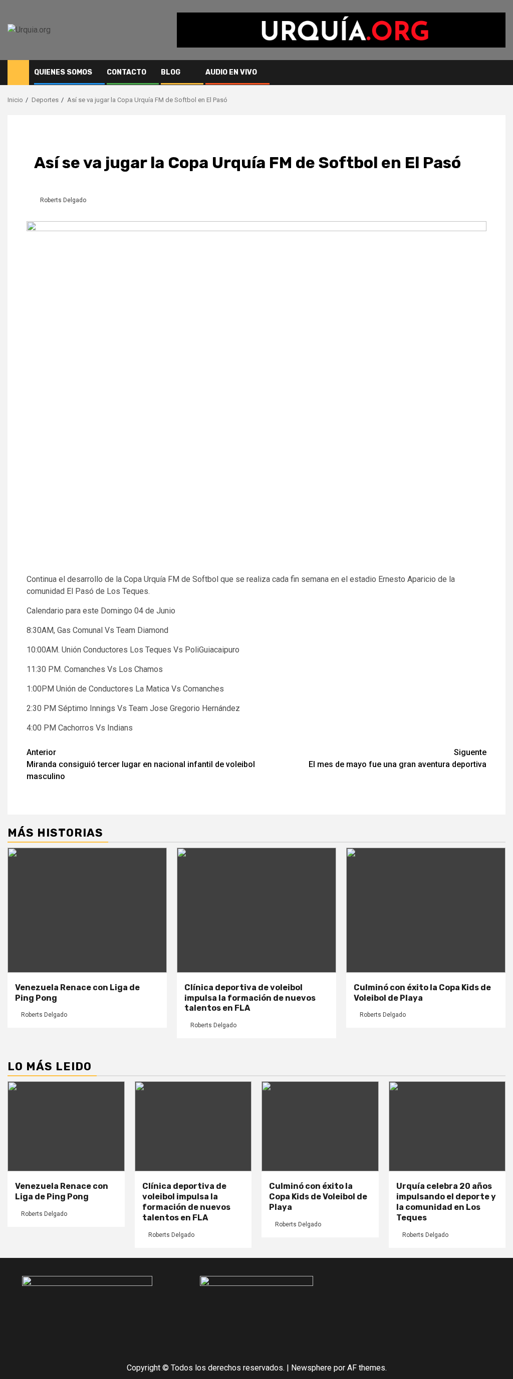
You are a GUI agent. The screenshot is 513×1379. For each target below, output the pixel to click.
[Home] (18, 72)
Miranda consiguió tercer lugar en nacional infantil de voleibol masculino (141, 764)
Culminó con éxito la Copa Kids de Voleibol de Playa (422, 993)
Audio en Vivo (231, 72)
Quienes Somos (63, 72)
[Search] (498, 72)
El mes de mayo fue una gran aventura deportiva (397, 758)
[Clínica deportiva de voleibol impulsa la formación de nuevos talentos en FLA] (256, 910)
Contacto (126, 72)
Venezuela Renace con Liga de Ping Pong (61, 1191)
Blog (170, 72)
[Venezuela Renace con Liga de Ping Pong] (87, 910)
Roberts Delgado (63, 200)
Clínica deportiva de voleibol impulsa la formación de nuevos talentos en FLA (250, 998)
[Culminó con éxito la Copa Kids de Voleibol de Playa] (425, 910)
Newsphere (311, 1367)
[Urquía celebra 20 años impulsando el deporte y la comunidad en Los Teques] (447, 1126)
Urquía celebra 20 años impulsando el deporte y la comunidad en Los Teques (446, 1201)
